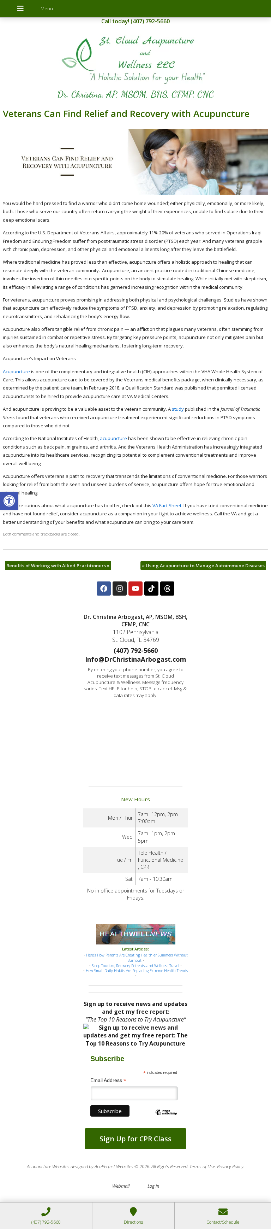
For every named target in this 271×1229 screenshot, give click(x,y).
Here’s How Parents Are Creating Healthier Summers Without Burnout (137, 958)
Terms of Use (202, 1166)
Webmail (121, 1186)
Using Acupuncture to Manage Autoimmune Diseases (203, 565)
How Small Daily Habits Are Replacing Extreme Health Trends (137, 970)
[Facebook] (104, 588)
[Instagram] (120, 588)
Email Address (108, 1080)
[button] (9, 501)
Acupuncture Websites (48, 1166)
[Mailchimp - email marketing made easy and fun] (166, 1118)
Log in (153, 1186)
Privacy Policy (230, 1166)
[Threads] (167, 588)
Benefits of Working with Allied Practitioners (58, 565)
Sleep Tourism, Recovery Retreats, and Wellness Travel (135, 965)
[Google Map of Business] (135, 740)
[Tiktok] (151, 588)
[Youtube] (135, 588)
